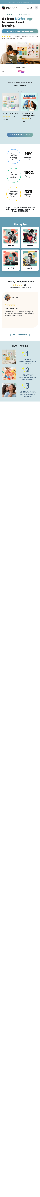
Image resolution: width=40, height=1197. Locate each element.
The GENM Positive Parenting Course (28, 115)
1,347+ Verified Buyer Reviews (20, 288)
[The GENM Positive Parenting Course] (29, 102)
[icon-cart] (31, 8)
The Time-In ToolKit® (10, 114)
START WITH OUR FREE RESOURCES (20, 31)
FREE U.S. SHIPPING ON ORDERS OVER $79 (20, 2)
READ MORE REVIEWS (20, 335)
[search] (28, 8)
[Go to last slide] (18, 92)
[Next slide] (22, 92)
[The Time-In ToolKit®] (10, 102)
